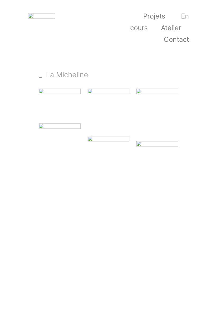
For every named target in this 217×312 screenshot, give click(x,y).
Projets (154, 16)
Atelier (171, 28)
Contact (176, 39)
